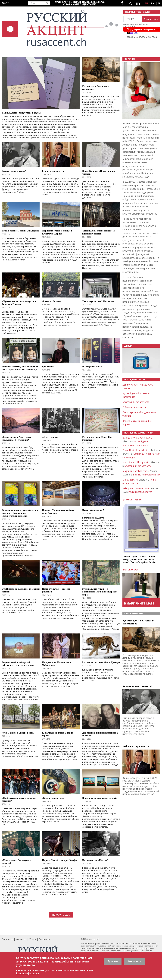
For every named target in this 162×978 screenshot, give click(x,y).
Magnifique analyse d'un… (135, 470)
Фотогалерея (130, 569)
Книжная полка (131, 500)
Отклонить (134, 961)
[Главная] (61, 28)
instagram (130, 3)
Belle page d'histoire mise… (136, 488)
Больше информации (27, 973)
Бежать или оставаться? (135, 401)
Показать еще (61, 914)
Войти (5, 3)
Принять (112, 961)
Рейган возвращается (134, 407)
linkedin (138, 3)
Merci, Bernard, (130, 479)
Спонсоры (44, 939)
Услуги (32, 939)
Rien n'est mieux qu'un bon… (137, 437)
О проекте (7, 939)
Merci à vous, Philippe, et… (136, 462)
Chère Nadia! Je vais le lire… (136, 450)
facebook (122, 3)
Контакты (21, 939)
